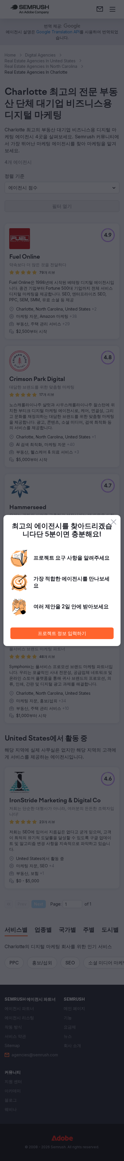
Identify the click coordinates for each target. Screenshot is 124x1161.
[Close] (114, 522)
